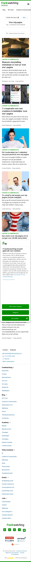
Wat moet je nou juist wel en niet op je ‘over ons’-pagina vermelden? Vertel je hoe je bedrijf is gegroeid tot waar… (15, 119)
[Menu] (28, 4)
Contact (4, 374)
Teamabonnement (7, 473)
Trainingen (5, 432)
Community (5, 418)
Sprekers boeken (7, 442)
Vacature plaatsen (7, 515)
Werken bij (5, 387)
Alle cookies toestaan (15, 306)
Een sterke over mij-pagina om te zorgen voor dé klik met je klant (15, 237)
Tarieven (6, 359)
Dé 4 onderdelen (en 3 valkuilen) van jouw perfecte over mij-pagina (15, 153)
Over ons (4, 381)
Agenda (4, 426)
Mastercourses (6, 429)
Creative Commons (21, 551)
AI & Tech (11, 10)
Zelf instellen (15, 318)
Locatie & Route (6, 445)
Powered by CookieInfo (9, 279)
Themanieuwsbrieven (8, 415)
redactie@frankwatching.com (13, 353)
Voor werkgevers (7, 511)
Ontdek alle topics (11, 17)
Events (4, 477)
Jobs (3, 498)
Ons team (5, 384)
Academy (5, 422)
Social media (6, 466)
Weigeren (15, 312)
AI (2, 453)
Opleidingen (5, 436)
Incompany (5, 439)
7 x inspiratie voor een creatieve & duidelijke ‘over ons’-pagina (14, 111)
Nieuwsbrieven (6, 377)
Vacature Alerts (6, 518)
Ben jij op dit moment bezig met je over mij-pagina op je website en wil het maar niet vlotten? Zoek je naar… (15, 202)
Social (4, 411)
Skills (3, 463)
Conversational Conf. (8, 487)
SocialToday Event (7, 491)
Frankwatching (7, 367)
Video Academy (7, 450)
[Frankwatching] (9, 3)
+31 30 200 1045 (9, 356)
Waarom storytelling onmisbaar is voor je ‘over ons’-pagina (14, 65)
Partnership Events (7, 494)
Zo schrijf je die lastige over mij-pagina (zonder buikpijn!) (15, 196)
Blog (4, 10)
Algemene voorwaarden (12, 552)
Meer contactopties (8, 361)
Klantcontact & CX (7, 405)
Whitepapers (6, 390)
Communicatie (6, 501)
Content (4, 505)
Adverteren (5, 371)
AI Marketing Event (7, 481)
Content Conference (8, 484)
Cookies (22, 552)
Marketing (5, 408)
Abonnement (5, 470)
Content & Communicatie (9, 401)
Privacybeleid (15, 554)
